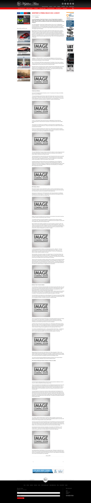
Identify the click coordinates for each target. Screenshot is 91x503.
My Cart (66, 0)
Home (24, 485)
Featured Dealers (50, 8)
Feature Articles (21, 8)
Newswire (65, 8)
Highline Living (42, 8)
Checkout (67, 493)
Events (55, 6)
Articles (50, 6)
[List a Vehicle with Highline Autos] (70, 58)
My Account (72, 0)
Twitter (22, 13)
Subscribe (35, 485)
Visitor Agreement (32, 479)
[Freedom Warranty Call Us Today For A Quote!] (48, 471)
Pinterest (25, 13)
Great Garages (29, 8)
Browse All (18, 489)
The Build (36, 8)
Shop (67, 6)
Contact (58, 6)
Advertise (63, 6)
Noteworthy (58, 8)
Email (28, 13)
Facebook (18, 13)
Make (18, 491)
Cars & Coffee (71, 6)
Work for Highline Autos (44, 485)
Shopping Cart (68, 492)
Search (18, 494)
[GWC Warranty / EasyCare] (70, 26)
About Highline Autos (53, 485)
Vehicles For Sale (45, 6)
